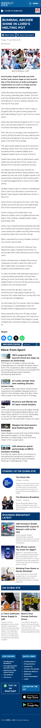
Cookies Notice (30, 661)
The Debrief (8, 675)
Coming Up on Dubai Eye (19, 471)
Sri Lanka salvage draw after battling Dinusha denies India (18, 383)
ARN (8, 720)
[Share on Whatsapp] (22, 338)
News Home (10, 35)
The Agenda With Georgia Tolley (10, 667)
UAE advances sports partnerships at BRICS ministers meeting (17, 449)
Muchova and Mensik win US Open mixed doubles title (19, 404)
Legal (26, 679)
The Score (7, 677)
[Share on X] (15, 338)
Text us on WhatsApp (11, 688)
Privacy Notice (29, 664)
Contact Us (28, 666)
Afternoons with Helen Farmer (9, 671)
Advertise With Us (31, 671)
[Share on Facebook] (3, 338)
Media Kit (27, 674)
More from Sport (27, 35)
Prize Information (31, 676)
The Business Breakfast (8, 662)
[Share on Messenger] (9, 338)
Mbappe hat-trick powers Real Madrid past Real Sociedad (19, 428)
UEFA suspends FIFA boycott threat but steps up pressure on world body (20, 358)
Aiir (14, 720)
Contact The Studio (31, 669)
